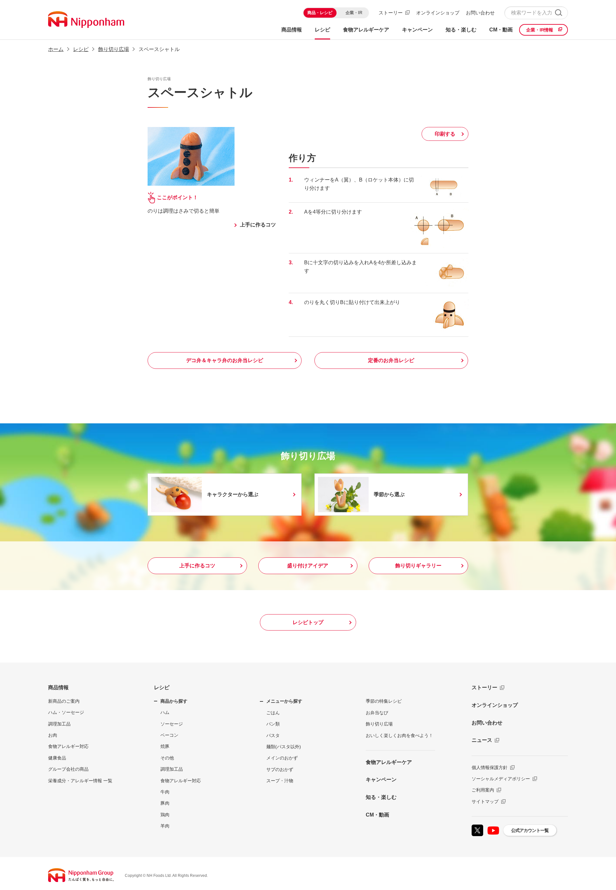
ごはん (273, 712)
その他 (167, 757)
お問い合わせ (480, 12)
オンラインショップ (437, 12)
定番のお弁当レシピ (391, 360)
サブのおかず (279, 769)
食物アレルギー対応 (68, 746)
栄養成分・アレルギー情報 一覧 (80, 780)
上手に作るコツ (258, 224)
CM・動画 (377, 815)
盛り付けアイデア (307, 565)
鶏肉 (164, 814)
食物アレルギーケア (389, 762)
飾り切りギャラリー (418, 565)
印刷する (445, 134)
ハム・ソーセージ (66, 712)
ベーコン (169, 735)
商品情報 (58, 687)
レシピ (81, 49)
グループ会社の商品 (68, 769)
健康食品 (57, 757)
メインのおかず (282, 757)
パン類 (273, 723)
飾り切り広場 (113, 49)
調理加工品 (59, 723)
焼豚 (164, 746)
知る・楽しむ (381, 797)
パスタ (273, 735)
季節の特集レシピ (384, 701)
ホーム (56, 49)
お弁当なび (377, 712)
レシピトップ (308, 622)
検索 (558, 12)
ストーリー (391, 12)
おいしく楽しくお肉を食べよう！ (399, 735)
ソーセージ (171, 723)
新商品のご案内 (64, 701)
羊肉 (164, 825)
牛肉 (164, 791)
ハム (164, 712)
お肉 (52, 735)
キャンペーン (381, 779)
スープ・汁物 (279, 780)
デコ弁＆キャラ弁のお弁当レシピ (224, 360)
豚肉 (164, 803)
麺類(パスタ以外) (283, 746)
